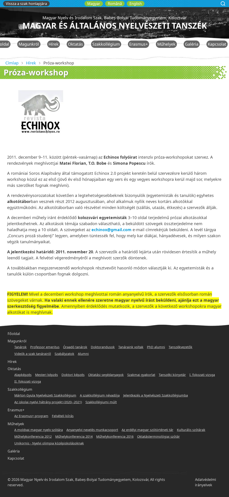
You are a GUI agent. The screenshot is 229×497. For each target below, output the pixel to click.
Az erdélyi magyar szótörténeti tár (147, 429)
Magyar (93, 3)
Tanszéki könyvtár (172, 374)
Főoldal (14, 333)
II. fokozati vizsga (27, 381)
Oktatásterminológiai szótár (158, 436)
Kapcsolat (217, 44)
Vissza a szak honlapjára (26, 3)
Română (115, 3)
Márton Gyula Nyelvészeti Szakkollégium (45, 395)
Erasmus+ (138, 44)
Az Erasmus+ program (31, 416)
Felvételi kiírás (63, 416)
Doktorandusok (103, 347)
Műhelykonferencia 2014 (74, 436)
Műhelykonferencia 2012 (33, 436)
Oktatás (75, 44)
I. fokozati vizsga (202, 374)
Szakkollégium (106, 44)
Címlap (12, 63)
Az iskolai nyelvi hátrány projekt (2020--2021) (48, 402)
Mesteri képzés (46, 374)
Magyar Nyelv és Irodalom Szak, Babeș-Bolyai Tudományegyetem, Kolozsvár (114, 17)
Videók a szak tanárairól (32, 353)
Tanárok (20, 347)
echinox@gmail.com (111, 229)
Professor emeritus (44, 347)
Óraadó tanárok (75, 347)
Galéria (191, 44)
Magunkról (29, 44)
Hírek (54, 44)
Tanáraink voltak (130, 347)
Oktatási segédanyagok (106, 374)
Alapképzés (23, 374)
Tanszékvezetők (180, 347)
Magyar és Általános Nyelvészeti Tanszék (114, 25)
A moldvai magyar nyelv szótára (38, 429)
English (135, 3)
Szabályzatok (64, 353)
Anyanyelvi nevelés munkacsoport (92, 429)
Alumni (83, 353)
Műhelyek (166, 44)
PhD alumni (156, 347)
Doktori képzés (73, 374)
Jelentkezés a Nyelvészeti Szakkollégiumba (155, 395)
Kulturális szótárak (191, 429)
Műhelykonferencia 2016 (115, 436)
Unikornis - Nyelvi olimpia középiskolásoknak (49, 443)
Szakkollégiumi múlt (101, 402)
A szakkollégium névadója (100, 395)
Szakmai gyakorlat (141, 374)
